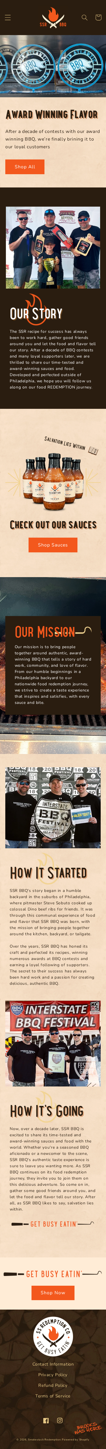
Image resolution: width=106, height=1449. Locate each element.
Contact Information (53, 1364)
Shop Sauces (53, 545)
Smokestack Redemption (44, 1439)
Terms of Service (53, 1396)
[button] (7, 17)
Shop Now (53, 1293)
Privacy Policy (53, 1375)
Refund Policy (52, 1385)
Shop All (25, 167)
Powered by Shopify (75, 1439)
